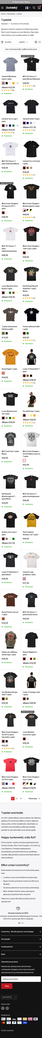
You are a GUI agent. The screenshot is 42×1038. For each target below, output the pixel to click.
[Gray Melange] (7, 539)
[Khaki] (31, 415)
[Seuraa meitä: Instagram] (7, 1008)
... (25, 798)
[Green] (10, 293)
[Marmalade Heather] (13, 83)
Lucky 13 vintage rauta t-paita (31, 693)
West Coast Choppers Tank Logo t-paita (31, 247)
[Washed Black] (31, 376)
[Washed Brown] (28, 376)
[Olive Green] (34, 659)
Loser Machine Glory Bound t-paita (10, 287)
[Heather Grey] (31, 168)
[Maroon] (31, 659)
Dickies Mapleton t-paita (30, 653)
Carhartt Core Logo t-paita (10, 120)
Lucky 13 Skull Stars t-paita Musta (10, 573)
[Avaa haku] (34, 7)
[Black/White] (28, 210)
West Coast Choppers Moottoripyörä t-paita (31, 205)
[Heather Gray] (7, 126)
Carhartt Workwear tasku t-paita (9, 78)
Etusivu (3, 14)
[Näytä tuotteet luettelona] (40, 42)
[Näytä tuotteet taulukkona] (36, 42)
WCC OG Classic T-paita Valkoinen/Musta (10, 162)
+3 (17, 83)
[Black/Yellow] (31, 210)
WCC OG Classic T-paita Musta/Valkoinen (31, 78)
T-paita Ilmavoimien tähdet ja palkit (9, 328)
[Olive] (7, 699)
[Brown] (28, 168)
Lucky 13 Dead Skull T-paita (31, 370)
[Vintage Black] (7, 741)
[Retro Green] (28, 699)
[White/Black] (24, 210)
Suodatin (8, 42)
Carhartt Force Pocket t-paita (31, 162)
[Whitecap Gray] (38, 659)
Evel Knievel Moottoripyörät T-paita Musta (9, 496)
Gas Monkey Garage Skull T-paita (9, 693)
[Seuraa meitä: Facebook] (2, 1008)
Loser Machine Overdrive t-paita (29, 733)
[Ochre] (3, 373)
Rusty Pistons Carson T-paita (10, 613)
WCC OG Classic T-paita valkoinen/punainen (9, 248)
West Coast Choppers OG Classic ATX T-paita (10, 206)
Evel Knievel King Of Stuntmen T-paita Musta (30, 288)
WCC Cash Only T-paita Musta (10, 452)
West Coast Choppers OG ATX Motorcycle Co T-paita (31, 453)
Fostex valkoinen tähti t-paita (31, 328)
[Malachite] (13, 126)
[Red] (13, 784)
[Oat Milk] (24, 579)
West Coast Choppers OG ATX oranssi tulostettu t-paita (10, 734)
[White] (10, 83)
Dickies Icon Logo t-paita (9, 533)
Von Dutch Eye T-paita (31, 411)
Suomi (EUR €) (7, 997)
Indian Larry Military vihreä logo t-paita (9, 653)
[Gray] (3, 83)
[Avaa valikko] (2, 8)
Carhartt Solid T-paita (31, 119)
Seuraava (33, 798)
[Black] (7, 83)
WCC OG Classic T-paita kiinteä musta (30, 613)
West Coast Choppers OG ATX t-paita (10, 778)
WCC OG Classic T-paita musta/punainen (31, 495)
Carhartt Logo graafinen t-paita (29, 573)
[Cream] (17, 293)
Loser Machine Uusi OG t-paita (9, 412)
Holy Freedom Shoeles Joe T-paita (30, 533)
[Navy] (10, 126)
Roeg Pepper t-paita (9, 369)
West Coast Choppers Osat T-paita (31, 778)
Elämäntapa (11, 14)
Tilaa (7, 986)
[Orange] (13, 418)
